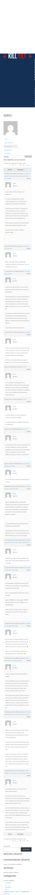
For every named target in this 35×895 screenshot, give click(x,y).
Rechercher (7, 846)
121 (24, 165)
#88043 (29, 717)
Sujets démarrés (8, 143)
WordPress (7, 894)
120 (20, 165)
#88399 (29, 466)
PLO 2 (25, 367)
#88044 (29, 660)
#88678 (29, 248)
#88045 (29, 626)
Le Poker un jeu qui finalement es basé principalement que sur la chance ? (17, 176)
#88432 (29, 431)
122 (27, 165)
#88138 (29, 545)
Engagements (7, 150)
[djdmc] (11, 136)
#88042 (29, 775)
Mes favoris (7, 153)
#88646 (29, 334)
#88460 (29, 369)
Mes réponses (8, 146)
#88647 (29, 274)
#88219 (29, 489)
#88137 (29, 570)
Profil (5, 139)
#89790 (29, 178)
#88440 (29, 402)
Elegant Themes (15, 891)
